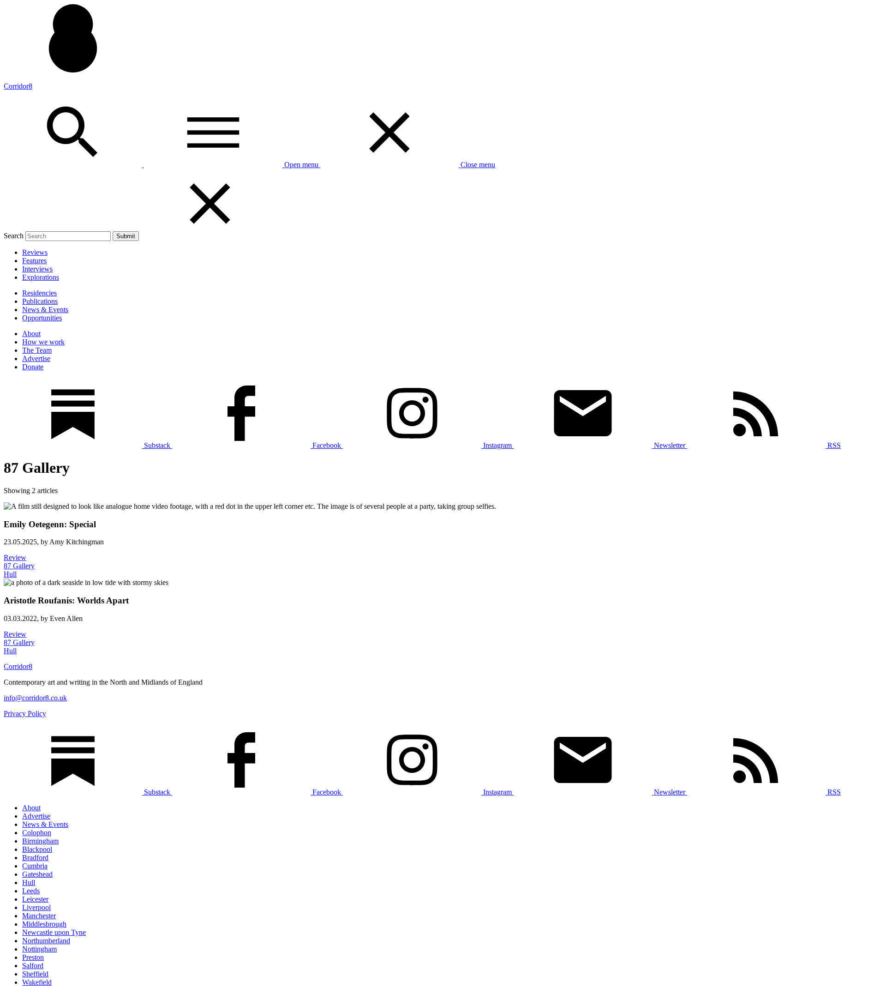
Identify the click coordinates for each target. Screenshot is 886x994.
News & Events (45, 309)
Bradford (35, 857)
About (31, 333)
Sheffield (35, 974)
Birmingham (40, 841)
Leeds (31, 891)
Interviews (37, 269)
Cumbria (35, 866)
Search (14, 236)
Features (34, 261)
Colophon (36, 833)
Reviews (35, 252)
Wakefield (37, 982)
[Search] (74, 165)
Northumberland (46, 941)
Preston (33, 957)
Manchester (39, 916)
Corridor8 (18, 86)
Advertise (36, 358)
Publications (40, 301)
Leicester (35, 899)
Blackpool (37, 849)
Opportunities (42, 318)
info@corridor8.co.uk (35, 698)
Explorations (40, 277)
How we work (43, 342)
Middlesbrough (44, 924)
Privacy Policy (25, 713)
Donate (32, 367)
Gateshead (37, 874)
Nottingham (39, 949)
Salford (32, 966)
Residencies (39, 293)
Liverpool (36, 907)
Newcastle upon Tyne (54, 932)
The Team (37, 350)
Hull (28, 882)
